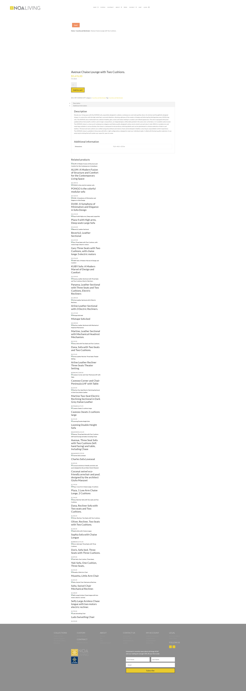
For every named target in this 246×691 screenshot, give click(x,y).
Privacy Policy (173, 638)
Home (73, 31)
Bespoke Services (81, 636)
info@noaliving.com (128, 640)
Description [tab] (76, 103)
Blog (101, 638)
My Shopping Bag (151, 640)
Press (101, 640)
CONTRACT (110, 7)
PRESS (125, 7)
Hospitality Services (82, 642)
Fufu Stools (57, 643)
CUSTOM (102, 7)
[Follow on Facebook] (174, 646)
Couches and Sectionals (83, 31)
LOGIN (145, 7)
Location (125, 643)
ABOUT (118, 7)
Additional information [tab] (80, 106)
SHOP (94, 7)
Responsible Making (105, 643)
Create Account (150, 638)
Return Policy (149, 643)
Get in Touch (126, 636)
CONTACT (132, 7)
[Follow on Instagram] (170, 646)
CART (140, 7)
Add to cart (77, 90)
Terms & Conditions (174, 636)
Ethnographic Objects (60, 640)
